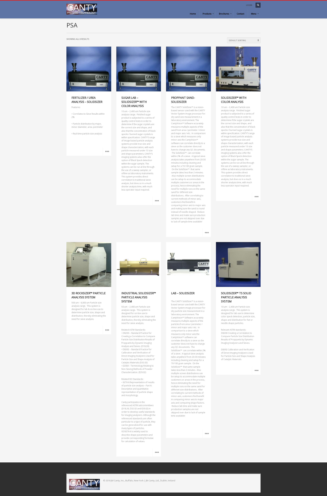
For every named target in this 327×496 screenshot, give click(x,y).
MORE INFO (107, 151)
